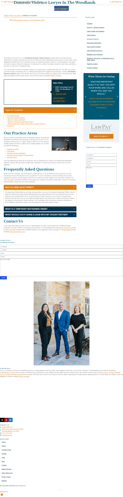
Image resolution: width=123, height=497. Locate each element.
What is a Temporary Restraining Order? (20, 122)
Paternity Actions (92, 64)
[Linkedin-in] (10, 420)
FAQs (3, 457)
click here (104, 108)
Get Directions (59, 101)
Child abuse (10, 151)
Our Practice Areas (13, 116)
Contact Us (10, 126)
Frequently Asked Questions (16, 118)
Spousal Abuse (12, 157)
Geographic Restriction (94, 43)
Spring (2, 374)
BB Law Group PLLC (65, 228)
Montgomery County (8, 372)
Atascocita (17, 374)
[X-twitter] (2, 420)
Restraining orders (13, 149)
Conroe (105, 372)
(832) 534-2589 (51, 73)
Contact (117, 9)
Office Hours (58, 98)
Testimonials (106, 9)
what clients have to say (17, 232)
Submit (89, 186)
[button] (85, 97)
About (4, 446)
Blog (3, 461)
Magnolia (117, 372)
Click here (102, 105)
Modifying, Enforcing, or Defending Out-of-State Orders (100, 59)
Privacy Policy (6, 477)
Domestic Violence (93, 39)
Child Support (91, 35)
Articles (4, 454)
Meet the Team (76, 9)
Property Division (92, 68)
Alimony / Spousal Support (95, 27)
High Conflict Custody (94, 47)
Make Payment (6, 469)
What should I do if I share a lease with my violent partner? (26, 124)
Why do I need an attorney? (16, 120)
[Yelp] (6, 420)
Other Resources (7, 473)
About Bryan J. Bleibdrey (58, 9)
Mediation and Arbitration (95, 54)
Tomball (7, 374)
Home (44, 9)
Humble (111, 372)
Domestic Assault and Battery (16, 153)
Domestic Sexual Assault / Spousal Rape (20, 155)
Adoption (90, 23)
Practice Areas (91, 9)
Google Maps (66, 230)
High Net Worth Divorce (94, 50)
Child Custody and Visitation (95, 31)
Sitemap (4, 481)
